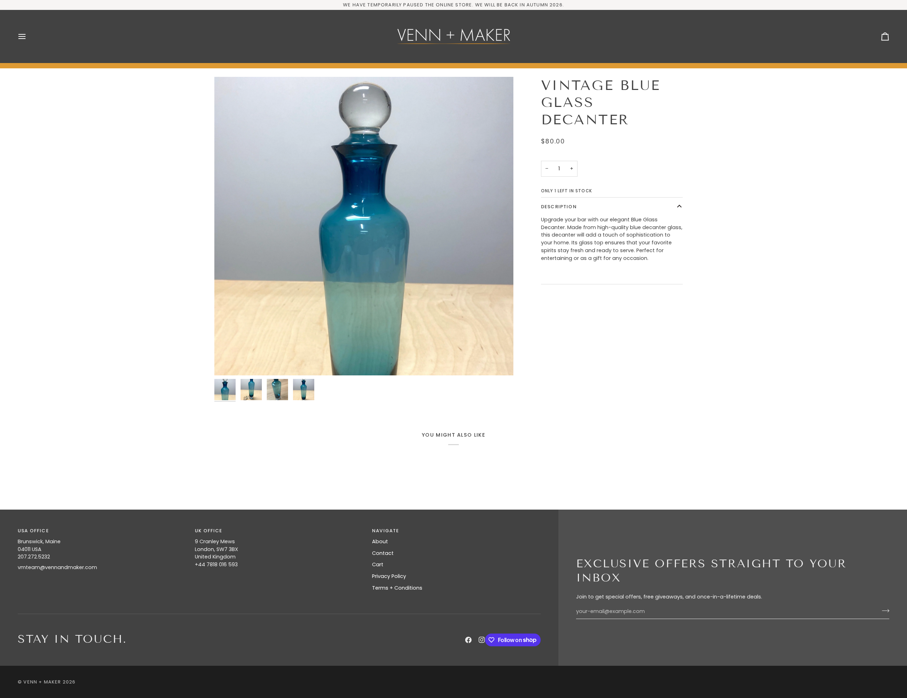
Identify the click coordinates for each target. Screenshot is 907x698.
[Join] (883, 610)
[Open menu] (28, 36)
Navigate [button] (385, 530)
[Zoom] (363, 226)
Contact (383, 553)
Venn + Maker (42, 682)
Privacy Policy (389, 576)
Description (559, 206)
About (380, 541)
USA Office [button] (33, 530)
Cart (377, 564)
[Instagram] (482, 640)
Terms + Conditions (397, 587)
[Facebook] (468, 640)
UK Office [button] (208, 530)
